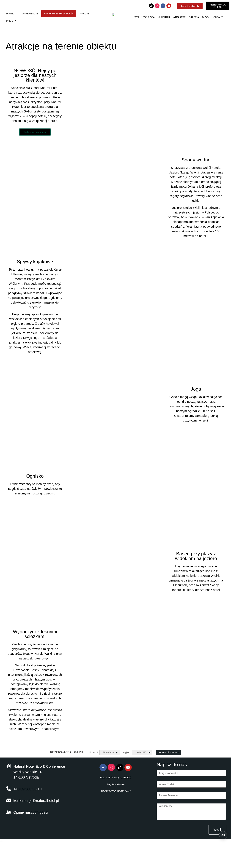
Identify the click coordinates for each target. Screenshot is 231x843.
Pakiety (11, 20)
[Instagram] (157, 5)
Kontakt (217, 17)
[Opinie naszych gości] (8, 812)
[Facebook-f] (163, 5)
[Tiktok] (151, 5)
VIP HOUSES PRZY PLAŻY (59, 13)
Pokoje (84, 13)
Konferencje (29, 13)
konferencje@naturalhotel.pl (36, 801)
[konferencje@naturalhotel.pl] (8, 800)
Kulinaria (164, 17)
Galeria (194, 17)
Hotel (10, 13)
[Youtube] (168, 5)
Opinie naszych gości (30, 812)
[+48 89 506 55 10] (8, 788)
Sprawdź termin (169, 752)
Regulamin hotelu (115, 784)
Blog (205, 17)
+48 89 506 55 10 (27, 789)
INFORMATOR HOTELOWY (116, 791)
